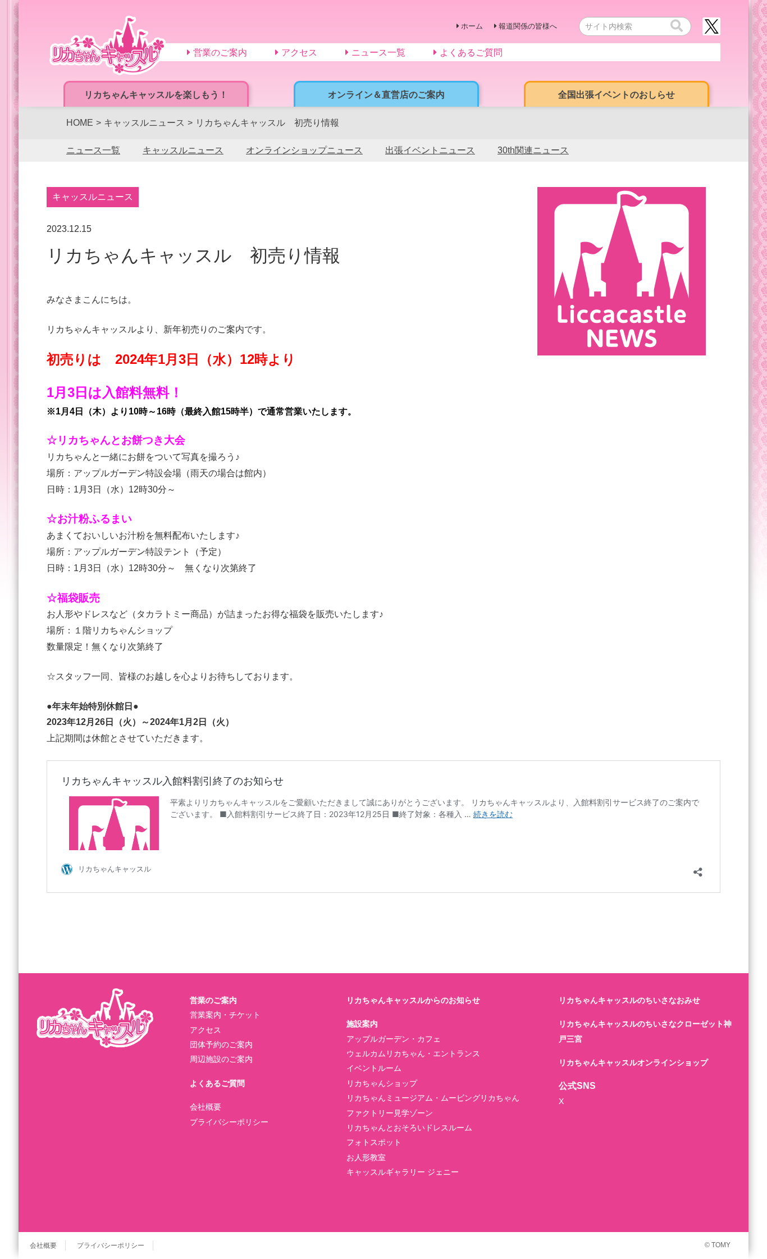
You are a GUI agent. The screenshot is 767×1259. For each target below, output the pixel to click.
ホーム (472, 26)
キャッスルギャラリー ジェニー (402, 1171)
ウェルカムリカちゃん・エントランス (413, 1053)
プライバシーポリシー (229, 1121)
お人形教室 (366, 1157)
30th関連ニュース (533, 150)
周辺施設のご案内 (221, 1059)
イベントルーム (373, 1068)
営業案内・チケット (225, 1014)
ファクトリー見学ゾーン (389, 1113)
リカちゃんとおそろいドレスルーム (409, 1127)
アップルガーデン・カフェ (393, 1038)
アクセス (205, 1029)
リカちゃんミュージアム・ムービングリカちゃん (432, 1097)
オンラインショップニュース (304, 150)
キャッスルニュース (183, 150)
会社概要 (205, 1106)
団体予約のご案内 (221, 1044)
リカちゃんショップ (381, 1083)
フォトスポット (373, 1142)
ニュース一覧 (93, 150)
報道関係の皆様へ (528, 26)
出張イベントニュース (430, 150)
